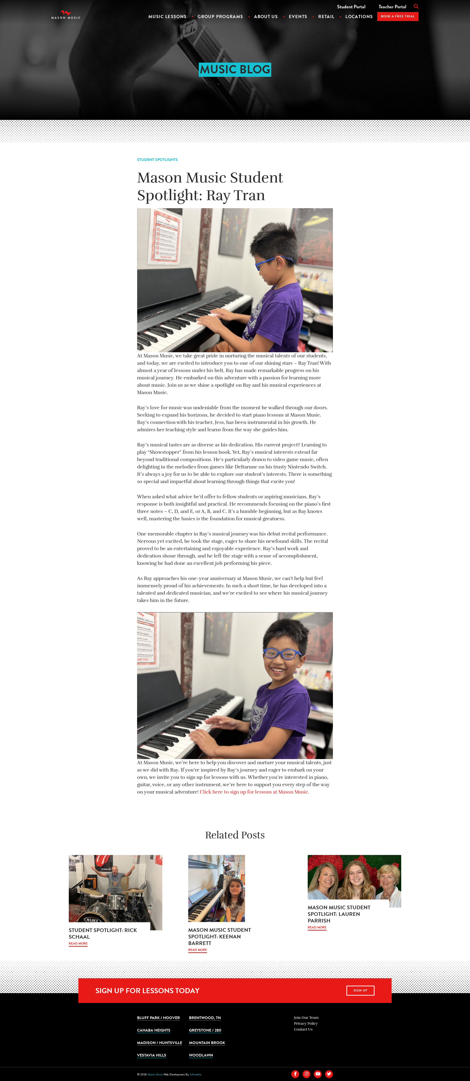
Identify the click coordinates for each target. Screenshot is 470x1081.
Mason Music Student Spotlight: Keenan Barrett (219, 936)
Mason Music (155, 1074)
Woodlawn (201, 1055)
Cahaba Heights (153, 1030)
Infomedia (195, 1074)
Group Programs (220, 16)
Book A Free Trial (398, 16)
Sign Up (360, 990)
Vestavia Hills (151, 1055)
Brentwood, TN (205, 1017)
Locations (359, 16)
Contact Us (303, 1029)
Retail (326, 16)
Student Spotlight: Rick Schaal (103, 933)
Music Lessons (167, 16)
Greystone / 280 (205, 1030)
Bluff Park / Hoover (158, 1017)
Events (298, 16)
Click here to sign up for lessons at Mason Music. (254, 792)
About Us (266, 16)
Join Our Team (306, 1017)
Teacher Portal (392, 6)
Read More (78, 943)
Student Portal (351, 6)
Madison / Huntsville (159, 1042)
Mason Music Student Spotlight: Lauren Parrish (339, 914)
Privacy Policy (306, 1023)
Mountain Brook (207, 1042)
